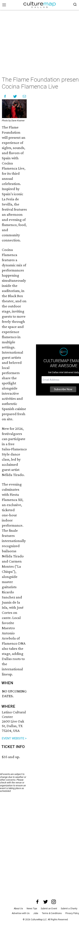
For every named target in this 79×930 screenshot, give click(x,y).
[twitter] (45, 902)
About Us (18, 908)
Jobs (35, 913)
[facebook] (37, 902)
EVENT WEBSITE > (14, 738)
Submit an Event (49, 908)
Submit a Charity (69, 908)
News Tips (32, 908)
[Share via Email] (24, 96)
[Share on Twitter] (15, 96)
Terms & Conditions (52, 913)
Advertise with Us (21, 913)
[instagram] (53, 902)
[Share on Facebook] (5, 96)
